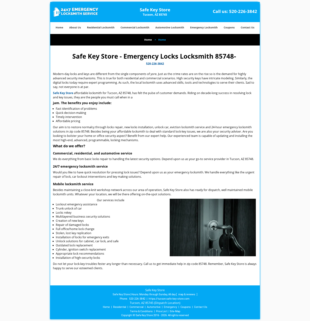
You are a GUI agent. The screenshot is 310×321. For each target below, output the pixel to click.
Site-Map (175, 311)
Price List (161, 311)
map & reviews (187, 294)
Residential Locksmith (100, 27)
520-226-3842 (243, 11)
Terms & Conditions (141, 311)
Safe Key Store (63, 93)
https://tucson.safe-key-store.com (169, 298)
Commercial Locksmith (135, 27)
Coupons (229, 27)
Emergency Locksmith (204, 27)
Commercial (137, 307)
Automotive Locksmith (169, 27)
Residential (119, 307)
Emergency (170, 307)
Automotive (154, 307)
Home (59, 27)
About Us (75, 27)
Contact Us (247, 27)
